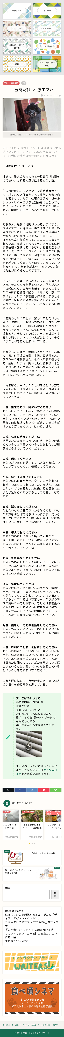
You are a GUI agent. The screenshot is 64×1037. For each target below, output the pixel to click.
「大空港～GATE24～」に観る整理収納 (29, 930)
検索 (8, 888)
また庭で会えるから (17, 941)
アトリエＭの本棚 (11, 83)
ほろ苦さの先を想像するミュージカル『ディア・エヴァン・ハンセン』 (31, 916)
